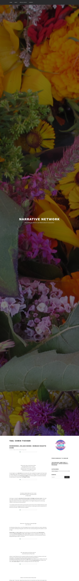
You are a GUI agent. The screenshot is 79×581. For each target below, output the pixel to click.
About (16, 2)
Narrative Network (39, 219)
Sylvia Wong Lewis (22, 449)
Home (11, 2)
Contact (31, 2)
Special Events (23, 2)
